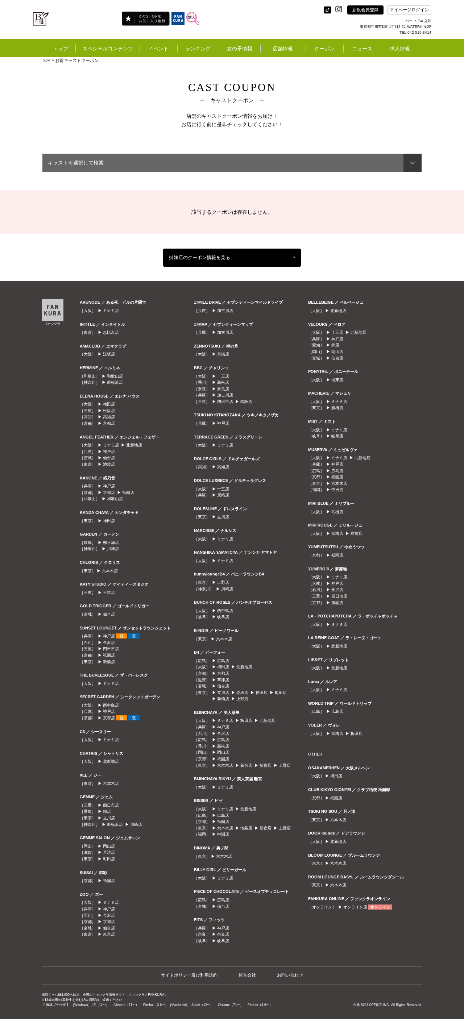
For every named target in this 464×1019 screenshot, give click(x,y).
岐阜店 (223, 617)
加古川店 (225, 310)
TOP (46, 60)
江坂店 (109, 354)
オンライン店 (355, 907)
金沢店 (109, 642)
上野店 (223, 582)
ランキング (198, 48)
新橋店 (109, 662)
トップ (60, 48)
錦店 (107, 811)
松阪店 (109, 410)
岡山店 (109, 846)
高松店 (223, 382)
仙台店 (109, 458)
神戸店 (109, 451)
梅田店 (109, 404)
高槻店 (337, 512)
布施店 (356, 533)
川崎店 (113, 548)
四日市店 (111, 648)
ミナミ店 (111, 310)
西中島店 (111, 705)
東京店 (109, 934)
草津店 (109, 852)
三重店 (109, 592)
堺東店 (337, 380)
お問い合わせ (290, 975)
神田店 (109, 521)
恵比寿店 (111, 332)
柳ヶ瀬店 (111, 542)
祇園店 (128, 492)
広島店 (223, 660)
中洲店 (223, 834)
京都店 (109, 423)
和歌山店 (115, 376)
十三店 (223, 376)
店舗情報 (283, 48)
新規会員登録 (365, 9)
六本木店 (110, 571)
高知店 (109, 417)
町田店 (109, 859)
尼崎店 (223, 495)
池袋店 (109, 464)
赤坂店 (242, 692)
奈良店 (223, 389)
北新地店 (134, 445)
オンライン (380, 907)
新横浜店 (115, 382)
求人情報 (400, 48)
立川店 (109, 818)
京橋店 (223, 354)
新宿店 (246, 765)
